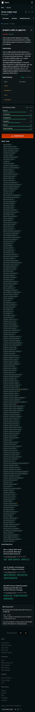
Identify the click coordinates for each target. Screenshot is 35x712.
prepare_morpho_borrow (11, 391)
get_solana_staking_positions (12, 262)
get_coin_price (7, 193)
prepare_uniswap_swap (10, 465)
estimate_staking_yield (10, 157)
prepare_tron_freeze (9, 448)
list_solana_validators (9, 304)
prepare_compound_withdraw (12, 342)
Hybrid (13, 23)
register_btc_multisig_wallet (11, 488)
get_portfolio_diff (8, 252)
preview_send (7, 482)
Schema (14, 18)
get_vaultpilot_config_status (11, 292)
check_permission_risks (10, 150)
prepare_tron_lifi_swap (10, 450)
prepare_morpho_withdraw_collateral (14, 401)
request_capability (8, 492)
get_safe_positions (9, 258)
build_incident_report (9, 146)
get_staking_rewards (9, 269)
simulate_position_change (11, 524)
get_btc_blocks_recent (10, 174)
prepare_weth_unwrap (10, 480)
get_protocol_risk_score (10, 256)
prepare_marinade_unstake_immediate (15, 389)
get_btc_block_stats (9, 176)
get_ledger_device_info (10, 212)
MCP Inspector (5, 670)
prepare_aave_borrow (10, 319)
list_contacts (7, 300)
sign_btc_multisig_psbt (10, 518)
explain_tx (6, 161)
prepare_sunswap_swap (10, 437)
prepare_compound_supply (11, 340)
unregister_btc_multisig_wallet (12, 530)
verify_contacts (8, 532)
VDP (2, 682)
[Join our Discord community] (15, 709)
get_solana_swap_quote (10, 264)
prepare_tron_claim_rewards (12, 446)
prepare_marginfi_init (9, 378)
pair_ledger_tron (8, 317)
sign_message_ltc (8, 522)
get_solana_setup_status (10, 260)
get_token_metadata (9, 277)
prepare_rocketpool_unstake (12, 416)
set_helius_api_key (9, 513)
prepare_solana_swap (10, 435)
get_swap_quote (8, 271)
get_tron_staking (8, 285)
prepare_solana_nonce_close (12, 429)
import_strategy (8, 298)
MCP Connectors (6, 645)
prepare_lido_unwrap (9, 370)
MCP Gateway (5, 665)
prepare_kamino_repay (10, 359)
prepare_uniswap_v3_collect (12, 469)
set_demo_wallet (8, 509)
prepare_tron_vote (8, 461)
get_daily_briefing (8, 203)
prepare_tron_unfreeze (10, 458)
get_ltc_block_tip (8, 226)
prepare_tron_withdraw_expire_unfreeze (15, 463)
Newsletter (4, 698)
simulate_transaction (9, 526)
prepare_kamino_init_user (11, 357)
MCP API (7, 611)
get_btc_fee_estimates (10, 182)
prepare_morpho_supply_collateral (13, 397)
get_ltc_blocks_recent (10, 222)
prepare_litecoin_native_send (12, 374)
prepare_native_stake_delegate (13, 408)
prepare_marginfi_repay (10, 380)
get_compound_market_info (11, 195)
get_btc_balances (8, 171)
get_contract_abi (8, 199)
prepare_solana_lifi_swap (11, 425)
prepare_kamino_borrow (10, 355)
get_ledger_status (8, 214)
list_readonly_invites (9, 302)
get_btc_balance (8, 169)
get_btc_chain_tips (8, 180)
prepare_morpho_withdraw (11, 399)
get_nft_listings (7, 245)
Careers (3, 693)
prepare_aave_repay (9, 321)
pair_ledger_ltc (7, 313)
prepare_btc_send (8, 334)
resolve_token (7, 501)
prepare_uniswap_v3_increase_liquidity (15, 473)
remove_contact (8, 490)
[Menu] (32, 2)
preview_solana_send (9, 484)
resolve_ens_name (9, 499)
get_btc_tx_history (8, 190)
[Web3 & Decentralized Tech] (32, 12)
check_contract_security (10, 148)
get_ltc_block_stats (9, 224)
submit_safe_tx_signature (11, 528)
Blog (2, 695)
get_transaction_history (10, 281)
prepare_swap (7, 439)
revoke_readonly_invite (10, 505)
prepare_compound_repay (11, 338)
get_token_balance (9, 275)
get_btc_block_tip (8, 178)
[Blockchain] (26, 12)
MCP (2, 7)
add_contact (7, 144)
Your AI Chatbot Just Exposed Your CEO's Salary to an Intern (13, 568)
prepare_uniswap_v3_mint (11, 475)
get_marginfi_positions (10, 235)
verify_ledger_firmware (10, 537)
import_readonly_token (10, 296)
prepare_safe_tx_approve (11, 418)
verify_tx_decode (8, 541)
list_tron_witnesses (9, 307)
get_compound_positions (11, 197)
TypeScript (5, 23)
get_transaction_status (10, 283)
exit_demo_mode (8, 159)
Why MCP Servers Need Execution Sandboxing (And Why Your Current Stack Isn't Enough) (15, 588)
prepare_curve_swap (9, 347)
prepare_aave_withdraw (10, 326)
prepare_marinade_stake (10, 387)
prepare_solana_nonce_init (11, 431)
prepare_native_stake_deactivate (13, 406)
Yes (21, 633)
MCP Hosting (5, 667)
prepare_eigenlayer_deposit (12, 351)
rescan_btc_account (9, 494)
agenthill (5, 14)
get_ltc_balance (8, 220)
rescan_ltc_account (9, 496)
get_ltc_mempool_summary (11, 231)
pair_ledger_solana (9, 315)
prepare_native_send (9, 404)
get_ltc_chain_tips (8, 228)
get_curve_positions (9, 201)
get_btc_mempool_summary (11, 184)
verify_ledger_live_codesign (11, 539)
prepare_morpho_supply (10, 395)
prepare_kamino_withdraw (11, 364)
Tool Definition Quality (8, 107)
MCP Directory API (7, 662)
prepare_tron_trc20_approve (12, 456)
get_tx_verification (8, 288)
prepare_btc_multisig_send (11, 330)
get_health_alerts (8, 207)
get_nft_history (7, 243)
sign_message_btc (8, 520)
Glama (3, 705)
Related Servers (25, 18)
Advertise (4, 700)
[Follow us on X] (20, 709)
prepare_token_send (9, 444)
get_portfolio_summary (10, 254)
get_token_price (8, 279)
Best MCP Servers (6, 652)
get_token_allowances (10, 273)
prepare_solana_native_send (12, 427)
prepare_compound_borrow (11, 336)
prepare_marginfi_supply (10, 382)
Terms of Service (6, 678)
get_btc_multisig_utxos (10, 188)
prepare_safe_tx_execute (11, 421)
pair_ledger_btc (8, 309)
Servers (9, 7)
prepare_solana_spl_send (11, 433)
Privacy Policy (5, 680)
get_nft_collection (8, 241)
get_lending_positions (10, 216)
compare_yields (8, 155)
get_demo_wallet (8, 205)
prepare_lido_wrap (9, 372)
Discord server (23, 623)
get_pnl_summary (8, 250)
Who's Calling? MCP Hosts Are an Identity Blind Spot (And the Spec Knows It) (12, 552)
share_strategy (7, 515)
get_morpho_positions (10, 239)
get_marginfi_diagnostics (10, 233)
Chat (2, 660)
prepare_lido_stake (9, 366)
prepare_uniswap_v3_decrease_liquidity (15, 471)
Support (3, 690)
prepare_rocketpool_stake (11, 414)
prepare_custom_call (9, 349)
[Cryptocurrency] (29, 12)
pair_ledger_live (8, 311)
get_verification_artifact (10, 294)
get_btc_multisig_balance (11, 186)
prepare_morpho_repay (10, 393)
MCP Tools (4, 650)
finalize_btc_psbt (8, 163)
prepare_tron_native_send (11, 452)
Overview (6, 18)
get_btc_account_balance (11, 167)
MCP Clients (4, 647)
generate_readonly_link (10, 165)
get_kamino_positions (9, 209)
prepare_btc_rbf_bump (10, 332)
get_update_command (10, 290)
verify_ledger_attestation (10, 534)
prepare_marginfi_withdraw (11, 385)
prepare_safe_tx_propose (11, 423)
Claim (10, 14)
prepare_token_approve (10, 442)
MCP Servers (5, 642)
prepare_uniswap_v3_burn (11, 467)
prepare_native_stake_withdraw (13, 410)
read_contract (7, 486)
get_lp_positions (8, 218)
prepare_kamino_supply (10, 361)
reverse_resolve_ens (9, 503)
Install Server (19, 136)
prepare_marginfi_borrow (11, 376)
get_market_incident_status (11, 237)
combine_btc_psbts (9, 152)
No (26, 633)
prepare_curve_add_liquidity (12, 344)
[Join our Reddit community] (18, 709)
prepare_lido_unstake (9, 368)
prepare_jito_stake (9, 353)
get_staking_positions (9, 266)
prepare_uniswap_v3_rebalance (13, 477)
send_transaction (8, 507)
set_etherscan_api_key (10, 511)
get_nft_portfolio (8, 247)
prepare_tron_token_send (11, 454)
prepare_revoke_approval (11, 412)
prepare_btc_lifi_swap (10, 328)
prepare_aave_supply (9, 323)
